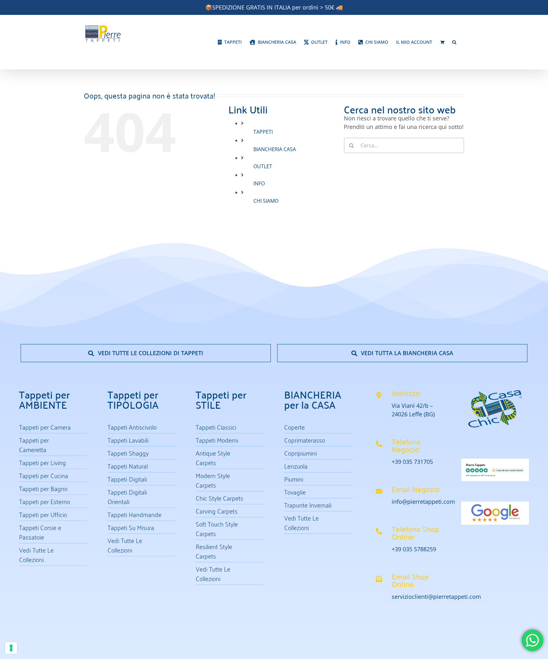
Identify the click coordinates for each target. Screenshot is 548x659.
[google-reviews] (495, 504)
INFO (259, 183)
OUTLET (262, 166)
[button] (454, 42)
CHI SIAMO (265, 200)
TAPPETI (263, 131)
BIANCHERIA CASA (274, 149)
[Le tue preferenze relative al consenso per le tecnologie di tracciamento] (11, 648)
